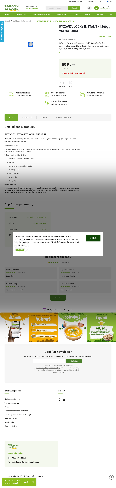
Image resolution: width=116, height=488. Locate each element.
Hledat (74, 8)
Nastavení (19, 250)
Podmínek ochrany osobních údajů (48, 368)
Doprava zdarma (11, 418)
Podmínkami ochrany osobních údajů (44, 242)
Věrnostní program (94, 2)
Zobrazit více (58, 298)
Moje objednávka (11, 426)
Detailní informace (65, 53)
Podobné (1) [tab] (27, 117)
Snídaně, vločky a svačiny (36, 217)
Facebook (59, 399)
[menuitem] (8, 14)
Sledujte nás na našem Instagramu (60, 310)
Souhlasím (93, 238)
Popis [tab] (11, 117)
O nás (7, 407)
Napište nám (9, 422)
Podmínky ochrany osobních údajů (18, 414)
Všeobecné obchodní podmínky (16, 411)
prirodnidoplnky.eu (64, 399)
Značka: (104, 36)
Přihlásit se (73, 361)
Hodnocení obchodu (75, 2)
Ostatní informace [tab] (63, 117)
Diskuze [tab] (44, 117)
